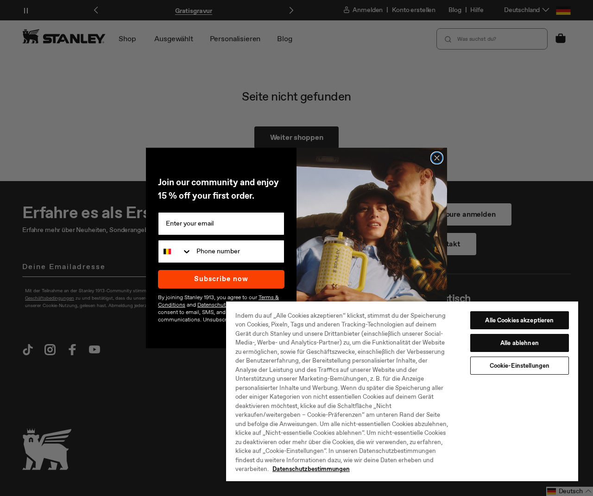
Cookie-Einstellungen (520, 365)
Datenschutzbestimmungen (311, 468)
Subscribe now (221, 279)
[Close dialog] (436, 157)
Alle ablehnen (519, 342)
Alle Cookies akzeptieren (519, 320)
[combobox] (175, 251)
